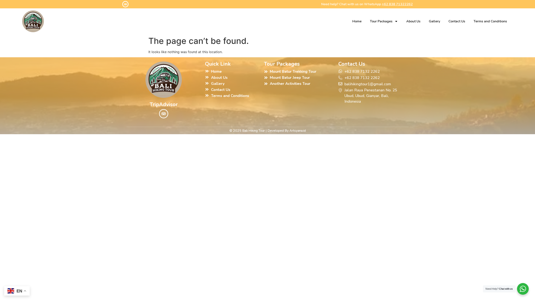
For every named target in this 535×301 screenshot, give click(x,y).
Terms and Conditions (490, 21)
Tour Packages (381, 21)
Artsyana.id (297, 130)
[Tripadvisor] (125, 4)
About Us (413, 21)
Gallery (434, 21)
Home (357, 21)
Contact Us (456, 21)
